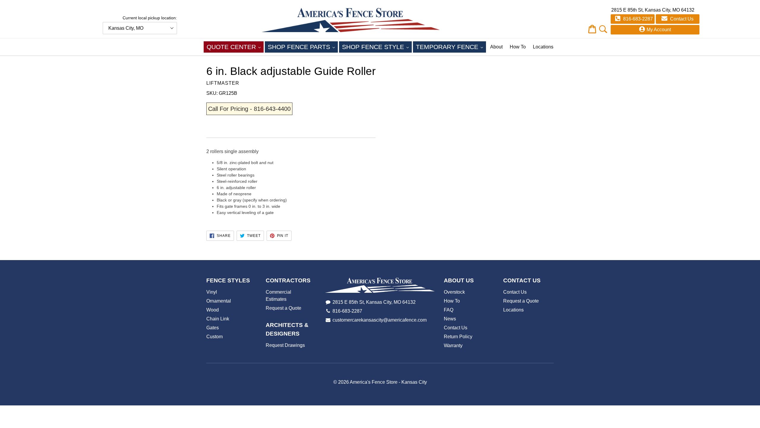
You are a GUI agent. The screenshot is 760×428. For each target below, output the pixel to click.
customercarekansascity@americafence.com (379, 319)
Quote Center (235, 46)
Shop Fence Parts (303, 46)
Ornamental (218, 300)
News (450, 318)
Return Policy (458, 336)
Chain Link (217, 318)
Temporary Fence (451, 46)
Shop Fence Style (377, 46)
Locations (543, 46)
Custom (214, 336)
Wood (212, 309)
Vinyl (211, 292)
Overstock (454, 292)
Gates (212, 327)
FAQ (448, 309)
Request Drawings (285, 345)
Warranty (453, 345)
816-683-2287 (637, 18)
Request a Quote (283, 308)
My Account (659, 29)
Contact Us (681, 18)
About (496, 46)
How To (518, 46)
